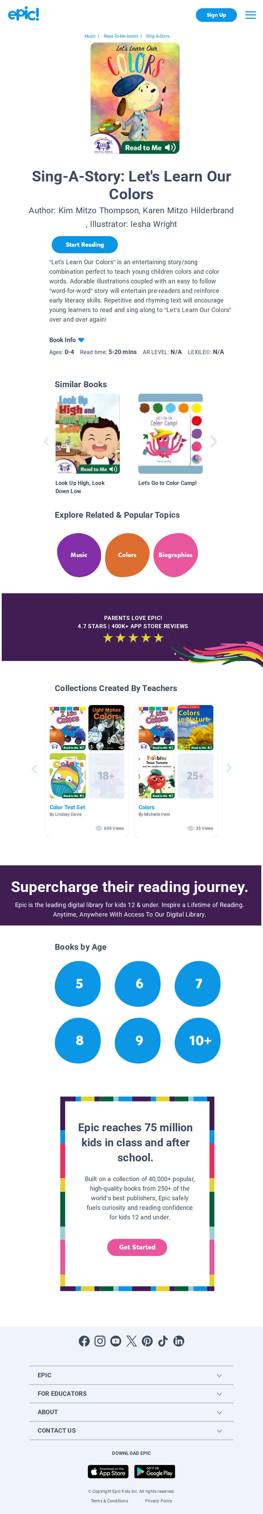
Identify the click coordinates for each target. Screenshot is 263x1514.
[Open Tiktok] (163, 1341)
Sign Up (216, 14)
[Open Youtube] (115, 1341)
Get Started (137, 1247)
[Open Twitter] (131, 1341)
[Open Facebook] (84, 1341)
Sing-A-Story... (159, 36)
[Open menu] (250, 15)
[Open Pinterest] (147, 1341)
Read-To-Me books (121, 36)
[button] (87, 769)
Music (90, 36)
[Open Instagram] (100, 1341)
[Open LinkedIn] (178, 1341)
